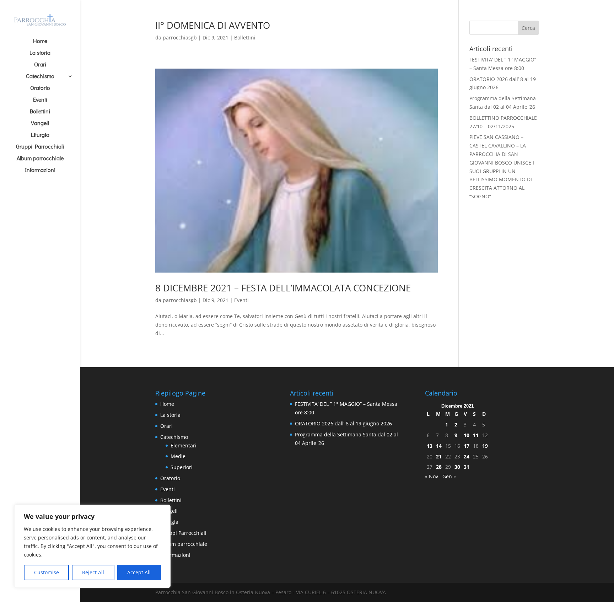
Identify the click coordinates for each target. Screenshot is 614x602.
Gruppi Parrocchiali (40, 147)
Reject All (93, 572)
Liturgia (40, 135)
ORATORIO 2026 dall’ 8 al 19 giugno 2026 (343, 423)
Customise (46, 572)
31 (466, 466)
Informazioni (40, 170)
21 (439, 456)
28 (439, 466)
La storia (39, 53)
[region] (92, 546)
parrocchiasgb (180, 37)
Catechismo (40, 77)
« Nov (431, 476)
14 (439, 445)
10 (466, 435)
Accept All (139, 572)
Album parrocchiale (40, 159)
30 (457, 466)
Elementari (183, 445)
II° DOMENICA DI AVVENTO (212, 25)
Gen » (449, 476)
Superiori (182, 467)
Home (40, 41)
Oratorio (40, 88)
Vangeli (40, 123)
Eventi (40, 100)
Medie (178, 456)
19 (485, 445)
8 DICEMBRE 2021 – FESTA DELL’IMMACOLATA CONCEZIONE (283, 287)
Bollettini (40, 112)
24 (466, 456)
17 (466, 445)
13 (429, 445)
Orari (40, 65)
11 (476, 435)
